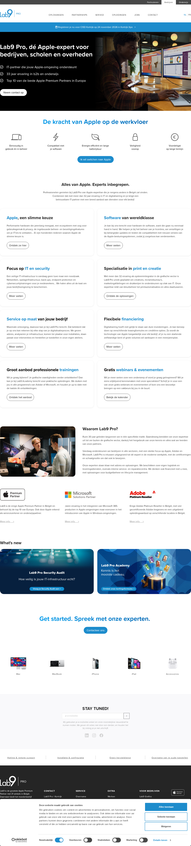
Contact (153, 15)
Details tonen (160, 840)
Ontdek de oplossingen (120, 296)
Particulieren (153, 2)
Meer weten (113, 245)
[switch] (88, 840)
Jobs (137, 15)
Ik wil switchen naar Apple (95, 159)
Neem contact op (13, 92)
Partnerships (79, 15)
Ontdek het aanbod (20, 397)
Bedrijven (168, 2)
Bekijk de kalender (117, 397)
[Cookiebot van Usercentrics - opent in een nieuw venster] (19, 840)
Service (99, 15)
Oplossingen (56, 15)
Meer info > (7, 521)
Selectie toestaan (166, 816)
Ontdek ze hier (18, 245)
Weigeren (166, 826)
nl (185, 14)
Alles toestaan (166, 807)
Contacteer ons (95, 630)
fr (189, 14)
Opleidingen (119, 15)
